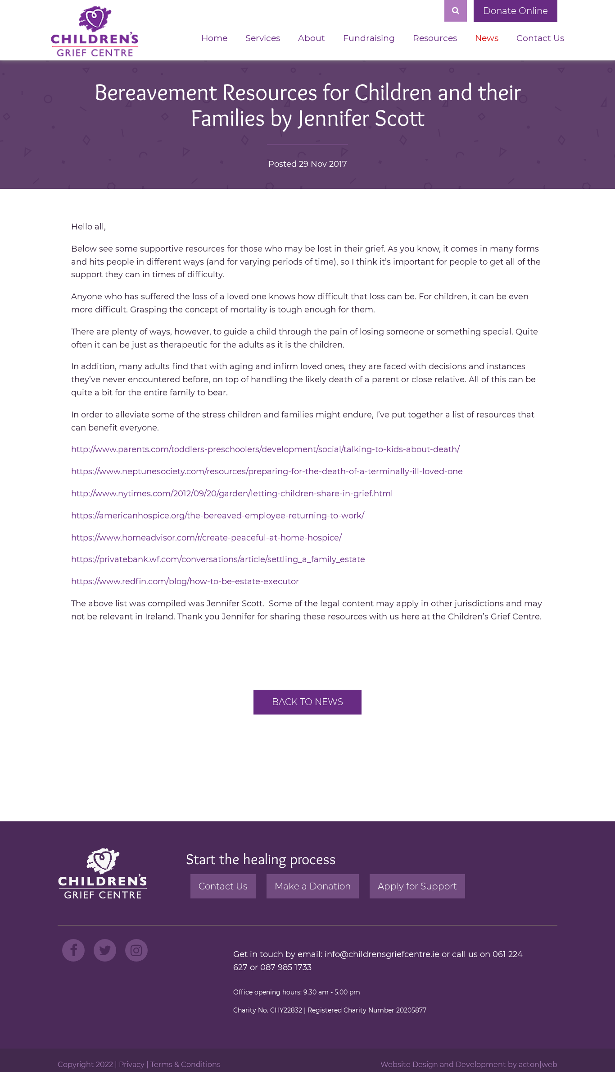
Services (262, 38)
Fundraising (369, 38)
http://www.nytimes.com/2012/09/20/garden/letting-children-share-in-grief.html (232, 494)
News (486, 38)
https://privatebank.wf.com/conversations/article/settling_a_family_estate (218, 559)
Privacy (132, 1064)
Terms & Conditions (185, 1064)
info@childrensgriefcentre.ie (382, 954)
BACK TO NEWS (307, 701)
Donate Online (515, 10)
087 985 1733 (286, 967)
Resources (435, 38)
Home (214, 38)
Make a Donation (313, 886)
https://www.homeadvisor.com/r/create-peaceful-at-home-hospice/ (206, 538)
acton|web (538, 1064)
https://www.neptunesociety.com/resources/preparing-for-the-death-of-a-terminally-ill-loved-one (267, 471)
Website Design (409, 1064)
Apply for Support (417, 886)
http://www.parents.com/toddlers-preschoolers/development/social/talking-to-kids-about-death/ (265, 449)
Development (481, 1064)
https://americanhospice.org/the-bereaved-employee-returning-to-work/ (217, 516)
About (311, 38)
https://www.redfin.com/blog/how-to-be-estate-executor (185, 581)
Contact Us (540, 38)
